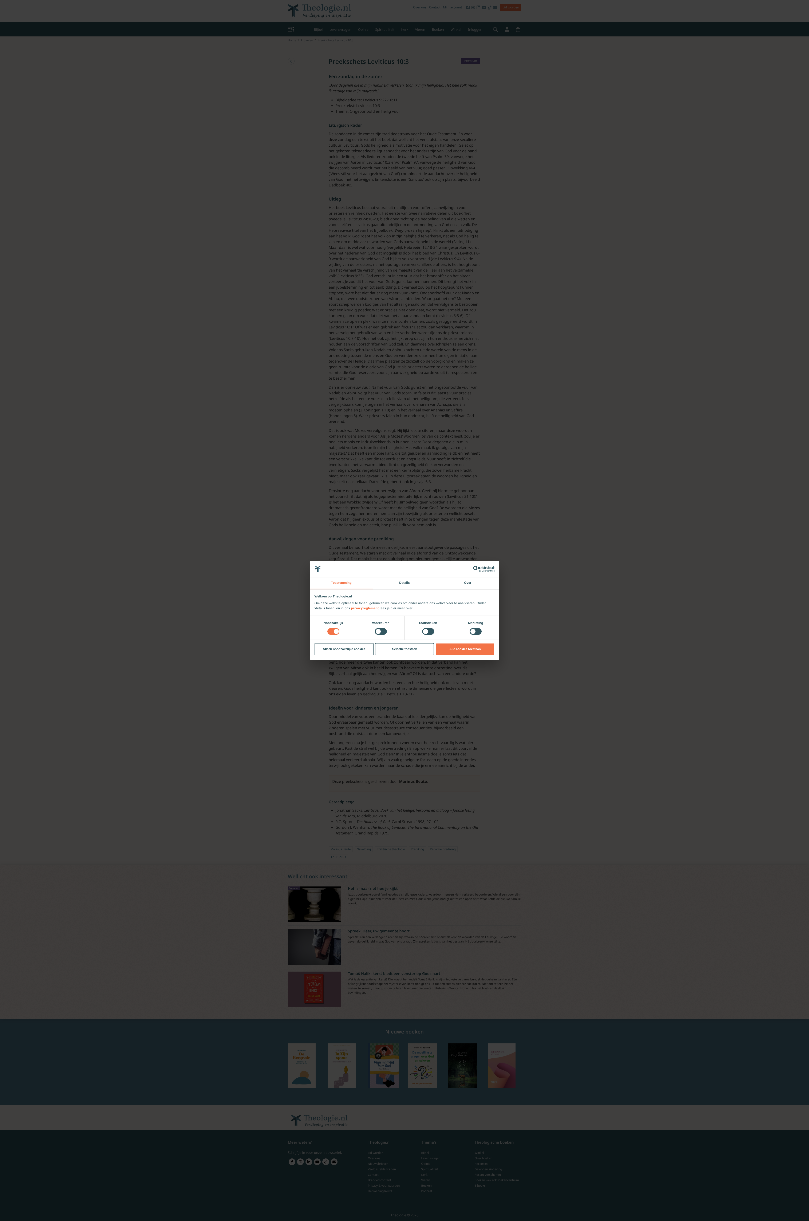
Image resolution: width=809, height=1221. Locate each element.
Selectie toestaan (404, 649)
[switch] (381, 631)
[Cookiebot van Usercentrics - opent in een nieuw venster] (476, 569)
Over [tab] (467, 583)
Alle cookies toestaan (465, 649)
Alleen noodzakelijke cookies (344, 649)
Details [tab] (404, 583)
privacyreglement (365, 608)
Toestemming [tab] (341, 583)
